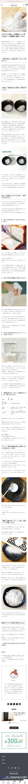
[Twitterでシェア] (14, 704)
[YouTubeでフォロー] (15, 768)
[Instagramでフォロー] (12, 768)
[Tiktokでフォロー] (18, 768)
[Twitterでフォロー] (9, 768)
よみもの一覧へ (14, 727)
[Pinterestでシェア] (17, 704)
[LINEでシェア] (8, 704)
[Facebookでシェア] (11, 704)
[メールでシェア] (20, 704)
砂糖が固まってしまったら (14, 659)
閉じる (26, 1)
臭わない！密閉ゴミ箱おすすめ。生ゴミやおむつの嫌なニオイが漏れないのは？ (20, 714)
